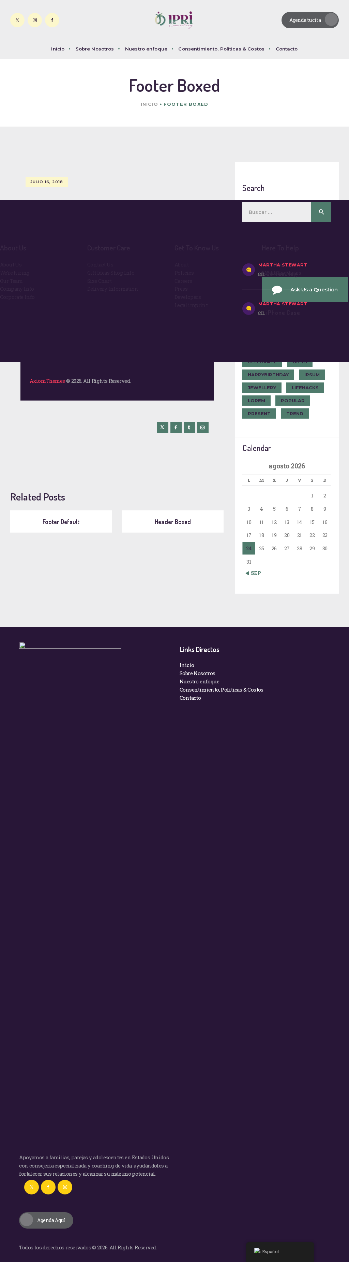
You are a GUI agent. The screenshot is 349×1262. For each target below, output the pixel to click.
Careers (183, 280)
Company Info (17, 288)
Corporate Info (17, 296)
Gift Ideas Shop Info (110, 272)
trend (294, 413)
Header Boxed (173, 521)
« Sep (254, 572)
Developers (187, 296)
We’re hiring (15, 272)
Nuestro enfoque (199, 681)
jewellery (262, 387)
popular (293, 400)
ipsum (312, 374)
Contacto (190, 697)
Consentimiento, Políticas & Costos (221, 689)
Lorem (256, 400)
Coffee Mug (282, 273)
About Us (10, 264)
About (181, 264)
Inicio (149, 104)
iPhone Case (283, 312)
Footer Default (61, 521)
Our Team (11, 280)
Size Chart (99, 280)
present (259, 413)
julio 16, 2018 (46, 181)
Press (180, 288)
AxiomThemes (47, 380)
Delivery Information (112, 288)
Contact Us (100, 264)
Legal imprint (191, 305)
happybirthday (268, 374)
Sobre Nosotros (197, 673)
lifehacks (305, 387)
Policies (184, 272)
